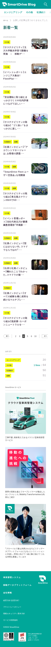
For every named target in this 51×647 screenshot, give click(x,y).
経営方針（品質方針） (11, 600)
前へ (6, 336)
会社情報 (7, 593)
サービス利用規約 (10, 620)
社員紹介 (41, 12)
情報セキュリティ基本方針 (14, 614)
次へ (45, 336)
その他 (29, 12)
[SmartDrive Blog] (18, 4)
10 (35, 336)
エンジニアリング (13, 12)
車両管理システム (12, 577)
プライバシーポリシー (12, 607)
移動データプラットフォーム (17, 585)
